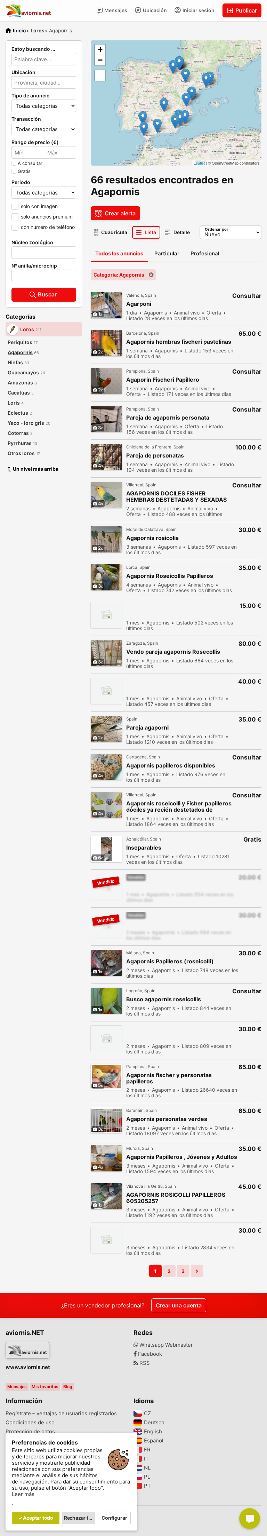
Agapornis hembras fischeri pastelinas (178, 342)
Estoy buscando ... (33, 49)
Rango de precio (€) (35, 142)
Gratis (24, 171)
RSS (144, 1363)
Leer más (23, 1494)
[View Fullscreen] (100, 75)
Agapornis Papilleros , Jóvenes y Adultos (181, 1157)
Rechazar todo (79, 1518)
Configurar (114, 1518)
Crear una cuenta (179, 1305)
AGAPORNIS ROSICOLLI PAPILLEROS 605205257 (175, 1198)
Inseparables (143, 847)
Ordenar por (216, 229)
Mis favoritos (45, 1386)
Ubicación (154, 10)
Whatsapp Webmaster (165, 1345)
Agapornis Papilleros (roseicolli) (170, 961)
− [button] (100, 60)
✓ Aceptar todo (35, 1518)
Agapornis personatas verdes (166, 1119)
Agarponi (138, 304)
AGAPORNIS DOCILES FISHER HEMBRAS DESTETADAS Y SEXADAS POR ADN (176, 496)
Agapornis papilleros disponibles (170, 765)
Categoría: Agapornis (119, 275)
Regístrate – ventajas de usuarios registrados (61, 1413)
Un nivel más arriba (35, 469)
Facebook (149, 1354)
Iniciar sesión (198, 10)
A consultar (30, 163)
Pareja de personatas (155, 455)
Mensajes (115, 10)
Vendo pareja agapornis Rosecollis (173, 651)
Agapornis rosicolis (152, 538)
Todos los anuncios (119, 253)
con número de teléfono (48, 227)
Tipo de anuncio (30, 95)
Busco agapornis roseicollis (163, 999)
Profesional (205, 253)
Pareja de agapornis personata (167, 417)
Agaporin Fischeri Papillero (162, 379)
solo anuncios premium (47, 217)
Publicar (245, 10)
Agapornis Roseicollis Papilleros (169, 576)
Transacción (26, 119)
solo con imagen (39, 206)
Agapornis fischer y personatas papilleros (169, 1078)
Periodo (20, 182)
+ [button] (100, 49)
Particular (166, 253)
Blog (67, 1386)
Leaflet (199, 163)
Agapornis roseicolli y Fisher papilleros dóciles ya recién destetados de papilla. (179, 806)
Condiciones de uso (30, 1422)
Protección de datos (30, 1431)
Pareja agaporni (147, 727)
